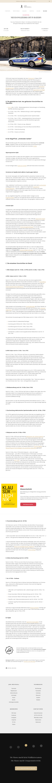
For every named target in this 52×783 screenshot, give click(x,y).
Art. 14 (10, 107)
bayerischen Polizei (40, 218)
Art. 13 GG (16, 460)
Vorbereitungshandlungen (26, 227)
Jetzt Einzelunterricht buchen (26, 768)
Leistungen (13, 695)
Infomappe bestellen (14, 702)
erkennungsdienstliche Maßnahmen (15, 286)
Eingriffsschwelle (10, 197)
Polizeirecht (31, 78)
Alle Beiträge (38, 688)
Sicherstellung (31, 549)
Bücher (38, 11)
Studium (38, 697)
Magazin (24, 11)
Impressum (38, 722)
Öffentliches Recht (25, 30)
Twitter (13, 724)
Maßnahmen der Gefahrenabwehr (34, 436)
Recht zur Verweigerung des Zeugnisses (24, 546)
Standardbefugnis (30, 306)
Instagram (13, 717)
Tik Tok (13, 722)
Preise (13, 697)
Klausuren (38, 695)
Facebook (14, 715)
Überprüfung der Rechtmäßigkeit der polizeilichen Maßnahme (21, 448)
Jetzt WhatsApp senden (31, 1)
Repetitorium (16, 11)
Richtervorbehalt (34, 607)
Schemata (38, 693)
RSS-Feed (14, 713)
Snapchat (14, 719)
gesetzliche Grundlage (39, 90)
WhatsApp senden (38, 717)
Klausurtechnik (26, 489)
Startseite (7, 11)
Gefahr (35, 146)
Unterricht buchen (38, 713)
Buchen (45, 11)
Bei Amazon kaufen (28, 504)
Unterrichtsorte (13, 693)
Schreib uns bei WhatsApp (29, 661)
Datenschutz (38, 719)
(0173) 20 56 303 (38, 715)
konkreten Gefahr (22, 165)
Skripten (32, 11)
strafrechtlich (42, 185)
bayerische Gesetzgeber (33, 622)
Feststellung (42, 281)
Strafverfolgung (38, 446)
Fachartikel (26, 15)
